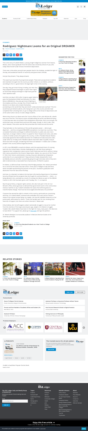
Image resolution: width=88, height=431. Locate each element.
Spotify (22, 358)
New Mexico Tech (8, 309)
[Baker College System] (15, 327)
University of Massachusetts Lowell (55, 316)
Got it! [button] (83, 428)
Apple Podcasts (8, 358)
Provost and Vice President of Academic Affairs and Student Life (22, 307)
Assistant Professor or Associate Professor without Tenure (62, 301)
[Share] (7, 55)
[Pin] (17, 55)
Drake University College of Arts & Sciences (15, 303)
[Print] (4, 55)
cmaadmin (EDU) (20, 49)
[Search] (81, 6)
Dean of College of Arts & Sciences (13, 301)
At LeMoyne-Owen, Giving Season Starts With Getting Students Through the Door (66, 72)
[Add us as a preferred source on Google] (21, 55)
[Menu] (84, 6)
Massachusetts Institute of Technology (56, 303)
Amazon (16, 358)
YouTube (29, 358)
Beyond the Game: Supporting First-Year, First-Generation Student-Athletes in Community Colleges (68, 89)
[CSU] (73, 327)
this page (33, 211)
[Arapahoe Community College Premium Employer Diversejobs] (54, 327)
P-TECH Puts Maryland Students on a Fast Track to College (32, 224)
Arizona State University (52, 309)
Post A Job (80, 292)
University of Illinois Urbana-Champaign (14, 316)
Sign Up (6, 405)
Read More (51, 349)
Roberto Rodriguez (10, 49)
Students (6, 42)
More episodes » (8, 355)
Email (3, 398)
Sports (60, 85)
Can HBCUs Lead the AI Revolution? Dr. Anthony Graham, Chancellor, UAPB (27, 346)
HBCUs (60, 68)
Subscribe (5, 6)
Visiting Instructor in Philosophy (55, 314)
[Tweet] (14, 55)
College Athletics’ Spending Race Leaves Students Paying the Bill (68, 79)
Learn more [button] (43, 428)
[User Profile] (78, 6)
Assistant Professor (9, 314)
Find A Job (70, 292)
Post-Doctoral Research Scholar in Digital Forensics (60, 307)
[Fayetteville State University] (34, 327)
